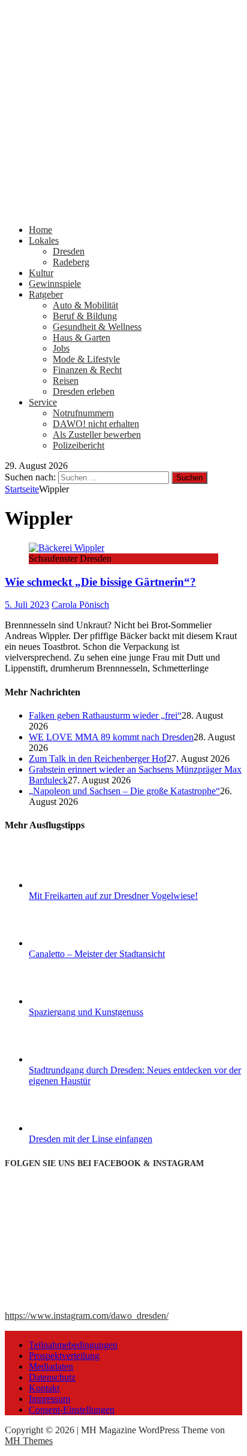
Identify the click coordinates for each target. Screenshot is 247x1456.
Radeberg (71, 262)
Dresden (69, 251)
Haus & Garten (81, 337)
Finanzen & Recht (87, 370)
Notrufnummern (83, 413)
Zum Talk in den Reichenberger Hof (98, 758)
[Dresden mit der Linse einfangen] (74, 1128)
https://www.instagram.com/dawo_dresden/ (86, 1315)
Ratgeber (46, 294)
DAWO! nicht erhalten (96, 424)
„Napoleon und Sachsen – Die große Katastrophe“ (124, 791)
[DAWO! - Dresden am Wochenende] (123, 209)
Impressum (49, 1399)
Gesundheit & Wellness (97, 327)
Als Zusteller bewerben (97, 434)
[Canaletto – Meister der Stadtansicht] (74, 943)
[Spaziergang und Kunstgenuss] (74, 1001)
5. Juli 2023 (27, 605)
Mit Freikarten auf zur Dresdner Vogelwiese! (113, 896)
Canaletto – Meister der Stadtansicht (97, 954)
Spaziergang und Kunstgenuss (86, 1012)
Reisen (66, 381)
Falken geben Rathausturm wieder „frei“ (105, 715)
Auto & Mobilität (85, 305)
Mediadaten (51, 1366)
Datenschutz (52, 1377)
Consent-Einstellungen (72, 1409)
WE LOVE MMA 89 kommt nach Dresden (111, 737)
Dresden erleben (84, 391)
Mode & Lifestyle (86, 359)
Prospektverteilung (64, 1356)
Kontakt (44, 1388)
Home (40, 230)
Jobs (61, 348)
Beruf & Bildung (85, 316)
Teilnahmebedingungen (73, 1345)
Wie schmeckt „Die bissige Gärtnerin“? (100, 582)
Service (43, 402)
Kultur (41, 273)
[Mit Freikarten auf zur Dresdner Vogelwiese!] (74, 885)
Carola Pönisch (80, 605)
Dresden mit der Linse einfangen (90, 1139)
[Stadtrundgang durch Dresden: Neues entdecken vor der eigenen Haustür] (74, 1059)
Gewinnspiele (55, 284)
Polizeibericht (78, 445)
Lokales (44, 240)
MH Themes (29, 1441)
